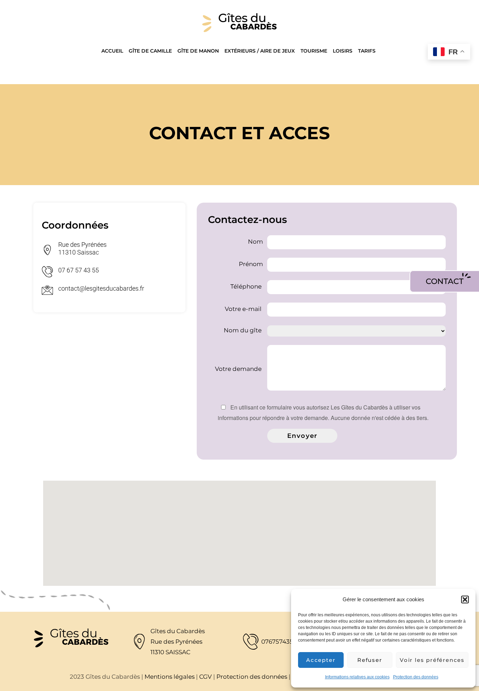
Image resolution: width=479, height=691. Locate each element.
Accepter (320, 660)
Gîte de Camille (150, 51)
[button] (464, 599)
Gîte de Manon (198, 51)
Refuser (369, 660)
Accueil (112, 51)
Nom (255, 241)
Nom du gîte (243, 330)
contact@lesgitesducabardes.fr (101, 288)
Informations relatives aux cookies (357, 677)
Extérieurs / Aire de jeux (259, 51)
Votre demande (239, 368)
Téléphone (246, 286)
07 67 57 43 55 (78, 270)
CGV (205, 676)
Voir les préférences (432, 660)
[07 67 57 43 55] (47, 271)
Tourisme (314, 51)
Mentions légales (169, 676)
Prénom (251, 264)
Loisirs (342, 51)
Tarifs (367, 51)
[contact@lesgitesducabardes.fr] (47, 290)
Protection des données (415, 677)
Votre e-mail (244, 309)
